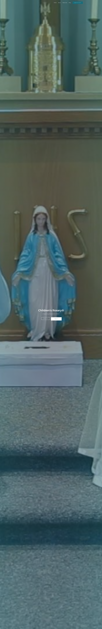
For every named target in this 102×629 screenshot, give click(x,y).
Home (55, 2)
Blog (70, 2)
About (59, 2)
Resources (65, 2)
